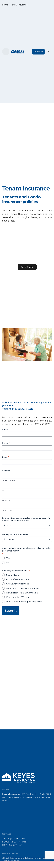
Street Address (8, 480)
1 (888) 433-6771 (10, 842)
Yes (8, 558)
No (7, 562)
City (3, 490)
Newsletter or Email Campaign (22, 593)
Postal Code (7, 510)
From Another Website (18, 597)
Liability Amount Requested (16, 534)
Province (6, 500)
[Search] (48, 51)
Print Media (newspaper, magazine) (24, 601)
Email (5, 457)
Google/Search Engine (17, 579)
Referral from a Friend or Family (22, 588)
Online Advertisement (17, 584)
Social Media (12, 575)
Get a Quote (38, 52)
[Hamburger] (5, 51)
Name (5, 429)
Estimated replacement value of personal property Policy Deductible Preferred (26, 519)
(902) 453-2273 (42, 424)
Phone (6, 443)
